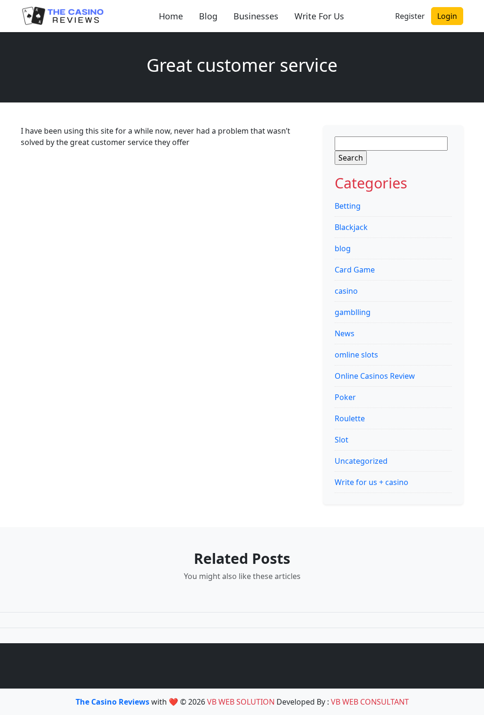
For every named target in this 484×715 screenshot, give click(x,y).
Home (171, 16)
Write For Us (319, 16)
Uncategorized (361, 461)
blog (343, 248)
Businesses (255, 16)
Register (410, 16)
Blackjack (351, 227)
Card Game (355, 269)
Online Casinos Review (375, 376)
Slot (341, 439)
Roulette (350, 418)
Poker (345, 397)
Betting (348, 206)
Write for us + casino (371, 482)
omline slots (356, 354)
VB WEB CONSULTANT (370, 702)
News (344, 333)
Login (447, 16)
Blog (208, 16)
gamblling (353, 312)
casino (346, 291)
